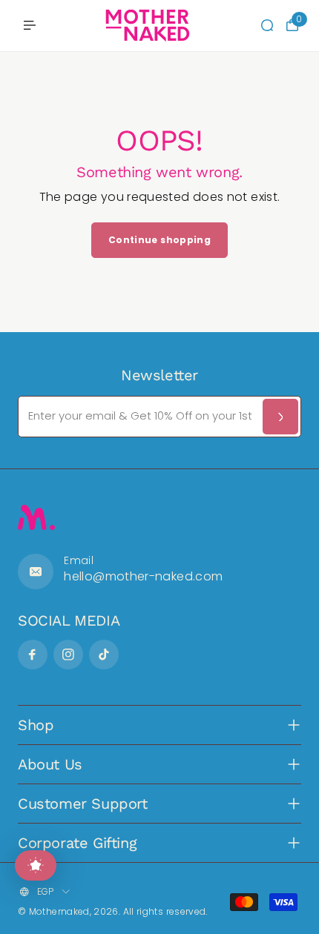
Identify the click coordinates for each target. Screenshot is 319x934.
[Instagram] (68, 654)
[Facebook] (32, 654)
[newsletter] (280, 416)
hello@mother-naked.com (143, 576)
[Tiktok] (104, 654)
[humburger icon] (30, 25)
